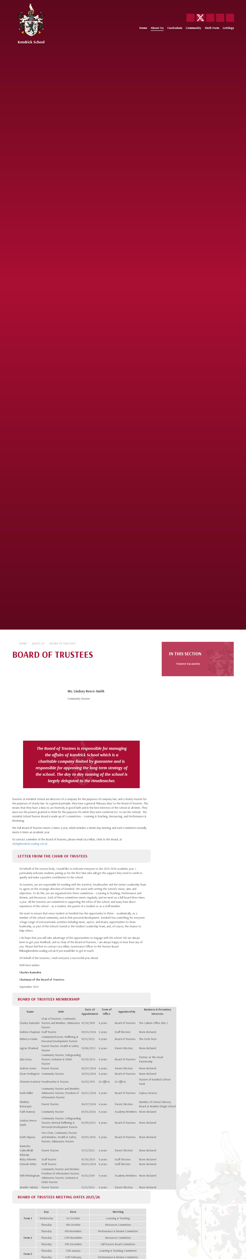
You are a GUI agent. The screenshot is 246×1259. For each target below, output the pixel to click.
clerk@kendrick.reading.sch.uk (29, 843)
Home (23, 643)
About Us (38, 643)
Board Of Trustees (63, 643)
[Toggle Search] (230, 18)
